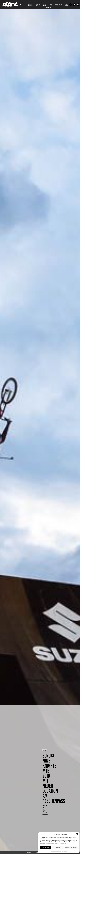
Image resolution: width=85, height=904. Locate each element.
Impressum (64, 851)
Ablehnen (58, 847)
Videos (50, 5)
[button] (77, 834)
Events (66, 5)
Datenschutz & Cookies (56, 851)
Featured (30, 5)
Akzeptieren (45, 847)
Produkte (38, 5)
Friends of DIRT (58, 5)
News (44, 5)
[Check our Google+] (78, 4)
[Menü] (20, 5)
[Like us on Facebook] (74, 4)
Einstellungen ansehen (71, 847)
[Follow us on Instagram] (70, 4)
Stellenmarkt (48, 7)
